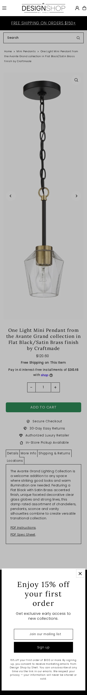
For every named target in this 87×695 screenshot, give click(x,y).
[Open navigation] (9, 7)
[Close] (80, 573)
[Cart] (84, 8)
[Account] (77, 8)
